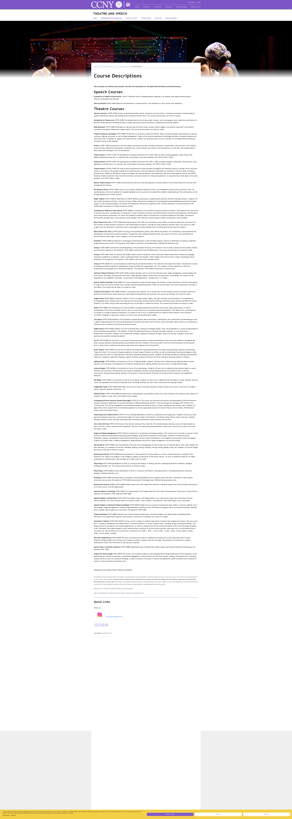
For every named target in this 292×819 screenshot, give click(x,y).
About (137, 7)
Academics (146, 7)
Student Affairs (181, 7)
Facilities (158, 18)
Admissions (158, 7)
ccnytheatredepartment (113, 617)
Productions (146, 18)
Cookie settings (170, 814)
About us (13, 815)
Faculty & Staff (132, 18)
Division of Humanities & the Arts (108, 66)
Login (199, 2)
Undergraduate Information (111, 18)
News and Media (170, 18)
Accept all (266, 814)
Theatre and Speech (124, 66)
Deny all (218, 814)
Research (169, 7)
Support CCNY (196, 7)
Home (95, 18)
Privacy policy (6, 815)
